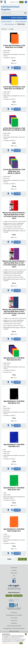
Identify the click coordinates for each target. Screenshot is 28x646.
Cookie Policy (14, 623)
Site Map (14, 578)
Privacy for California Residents (14, 625)
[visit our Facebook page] (14, 581)
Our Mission (14, 570)
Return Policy (14, 573)
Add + (16, 67)
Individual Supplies (6, 21)
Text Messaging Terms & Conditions (14, 615)
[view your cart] (26, 2)
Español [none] (17, 600)
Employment (14, 567)
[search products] (25, 12)
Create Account (14, 2)
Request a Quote (18, 595)
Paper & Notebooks (21, 21)
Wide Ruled (21, 24)
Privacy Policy (14, 612)
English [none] (11, 600)
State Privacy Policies (14, 631)
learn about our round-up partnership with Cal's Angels (14, 588)
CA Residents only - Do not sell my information (14, 628)
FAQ (14, 575)
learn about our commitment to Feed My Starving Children (14, 609)
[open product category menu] (25, 17)
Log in (21, 2)
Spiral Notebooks (9, 24)
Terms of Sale (14, 617)
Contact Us (9, 595)
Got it (21, 643)
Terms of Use (14, 620)
